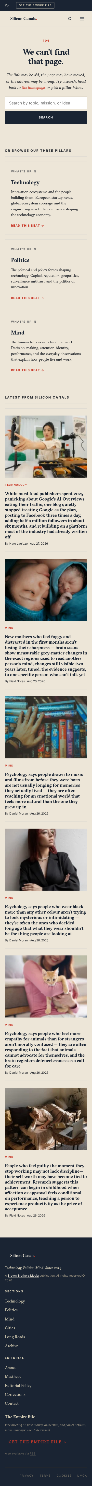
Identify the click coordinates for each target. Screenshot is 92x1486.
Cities (10, 1327)
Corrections (15, 1394)
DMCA (82, 1475)
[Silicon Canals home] (23, 18)
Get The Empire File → (37, 1441)
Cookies (64, 1475)
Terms (45, 1475)
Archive (11, 1345)
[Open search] (70, 18)
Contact (12, 1403)
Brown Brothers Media (23, 1275)
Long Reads (15, 1336)
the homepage (33, 87)
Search (46, 117)
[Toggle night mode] (7, 5)
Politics (11, 1309)
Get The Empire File (35, 5)
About (10, 1367)
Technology (15, 1301)
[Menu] (82, 19)
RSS (33, 1453)
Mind (9, 1319)
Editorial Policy (18, 1385)
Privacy (27, 1475)
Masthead (13, 1376)
